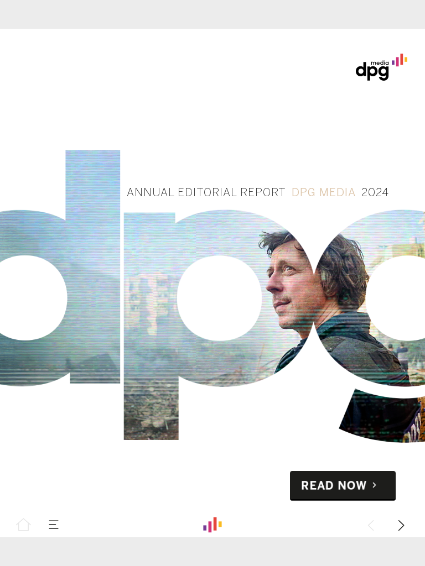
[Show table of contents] (54, 524)
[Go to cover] (23, 524)
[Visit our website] (212, 524)
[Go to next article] (401, 524)
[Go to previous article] (371, 524)
